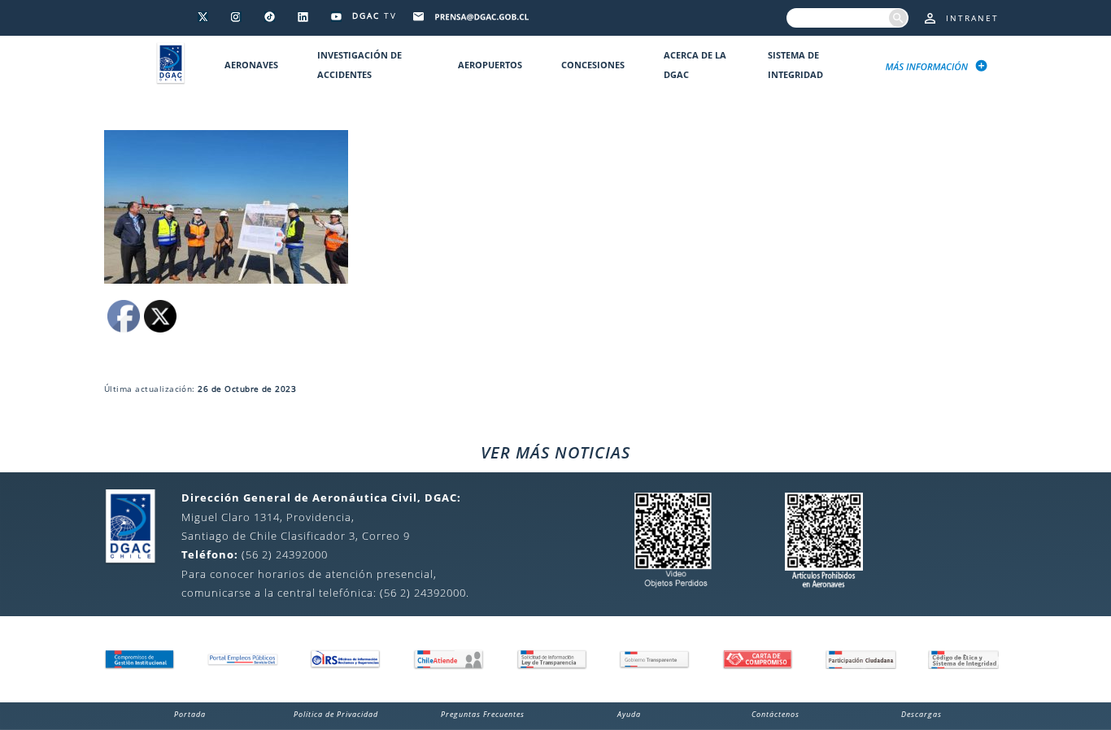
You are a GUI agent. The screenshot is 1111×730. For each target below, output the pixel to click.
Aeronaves (251, 65)
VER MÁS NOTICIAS (555, 452)
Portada (190, 714)
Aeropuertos (490, 65)
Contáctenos (775, 714)
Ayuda (629, 714)
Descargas (921, 714)
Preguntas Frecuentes (483, 714)
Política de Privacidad (336, 714)
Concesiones (593, 65)
